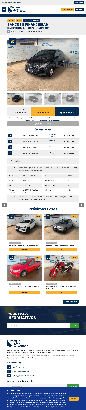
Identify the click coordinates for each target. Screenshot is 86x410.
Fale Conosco (14, 362)
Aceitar (74, 399)
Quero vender (79, 2)
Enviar (74, 326)
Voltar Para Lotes (71, 302)
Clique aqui (17, 2)
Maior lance (67, 110)
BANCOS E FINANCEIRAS (27, 24)
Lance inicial (19, 110)
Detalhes (24, 249)
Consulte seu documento (20, 381)
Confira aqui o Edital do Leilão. (49, 120)
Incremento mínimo (43, 110)
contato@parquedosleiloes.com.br (23, 376)
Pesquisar (73, 386)
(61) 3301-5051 (21, 367)
